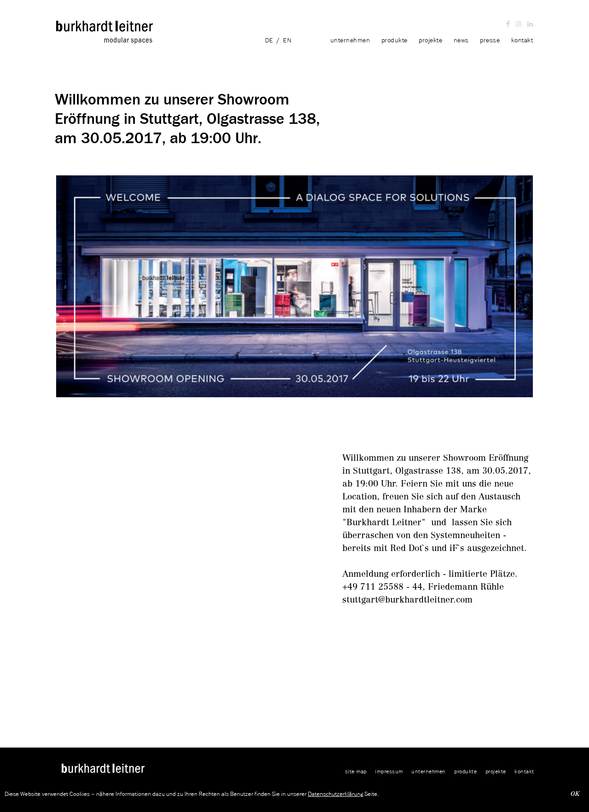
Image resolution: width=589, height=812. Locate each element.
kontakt (522, 40)
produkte (395, 40)
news (461, 40)
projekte (430, 40)
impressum (389, 771)
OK (575, 794)
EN (287, 40)
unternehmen (351, 40)
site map (356, 771)
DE (269, 40)
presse (490, 40)
